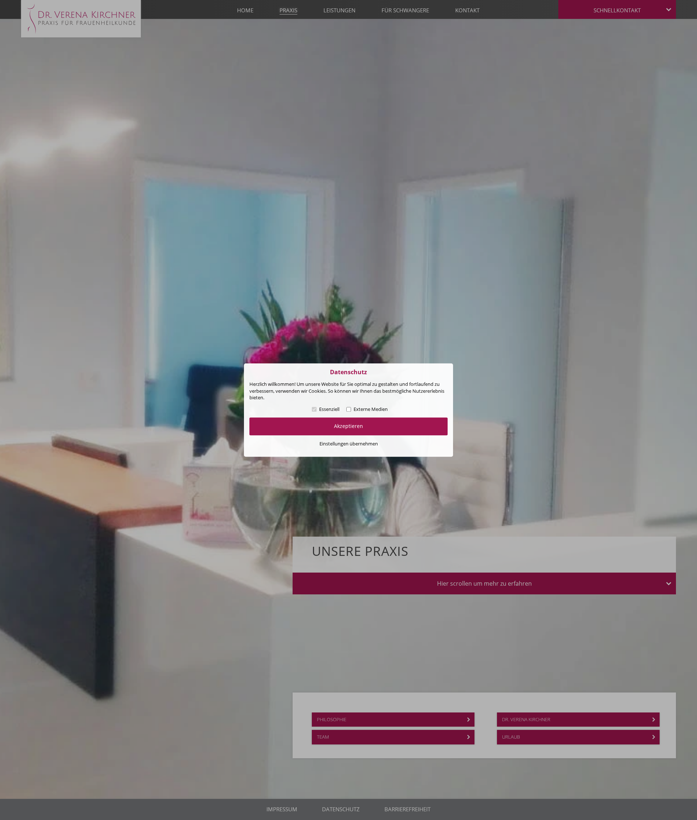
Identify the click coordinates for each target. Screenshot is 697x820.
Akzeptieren (348, 426)
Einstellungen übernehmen (348, 443)
